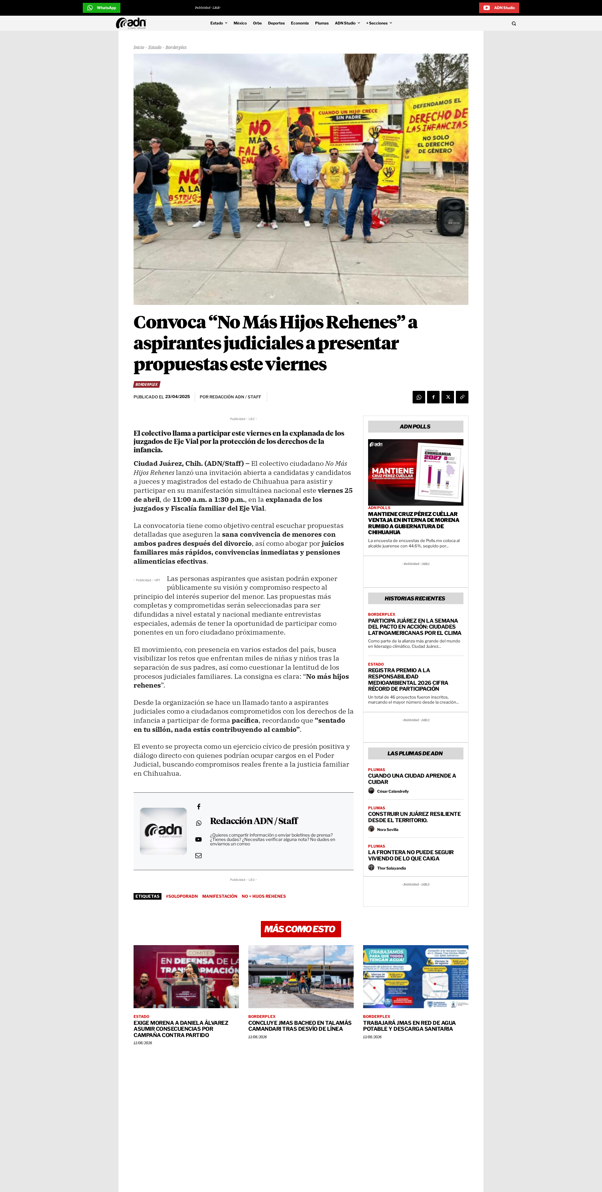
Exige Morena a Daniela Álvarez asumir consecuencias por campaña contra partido (181, 1029)
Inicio (139, 47)
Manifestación (219, 896)
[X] (447, 397)
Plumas (376, 770)
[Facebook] (433, 397)
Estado (154, 47)
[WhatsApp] (419, 397)
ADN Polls (379, 508)
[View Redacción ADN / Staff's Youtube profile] (198, 839)
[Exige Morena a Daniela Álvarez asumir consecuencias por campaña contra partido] (186, 976)
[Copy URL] (462, 397)
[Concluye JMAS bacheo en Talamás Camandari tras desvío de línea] (301, 976)
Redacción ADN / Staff (254, 821)
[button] (471, 23)
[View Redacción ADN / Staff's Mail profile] (198, 855)
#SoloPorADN (182, 896)
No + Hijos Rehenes (264, 896)
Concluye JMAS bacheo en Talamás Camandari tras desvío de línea (300, 1026)
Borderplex (176, 47)
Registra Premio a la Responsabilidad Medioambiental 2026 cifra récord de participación (408, 679)
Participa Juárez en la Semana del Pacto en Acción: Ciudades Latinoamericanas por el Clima (415, 627)
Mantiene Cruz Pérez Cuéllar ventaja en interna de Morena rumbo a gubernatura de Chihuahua (413, 523)
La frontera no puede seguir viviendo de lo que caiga (411, 855)
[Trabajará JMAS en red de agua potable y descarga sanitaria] (415, 976)
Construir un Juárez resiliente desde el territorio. (414, 817)
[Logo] (132, 23)
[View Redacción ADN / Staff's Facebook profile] (198, 806)
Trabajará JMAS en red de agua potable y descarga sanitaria (409, 1026)
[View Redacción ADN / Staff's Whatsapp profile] (198, 823)
